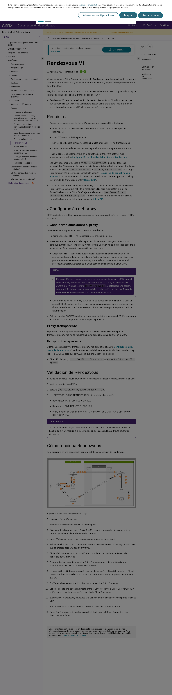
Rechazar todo (150, 15)
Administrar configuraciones (98, 15)
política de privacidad (88, 5)
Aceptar (128, 15)
